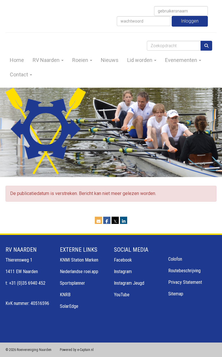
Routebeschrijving (184, 270)
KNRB (65, 294)
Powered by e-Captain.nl (77, 350)
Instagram (123, 271)
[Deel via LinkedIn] (123, 221)
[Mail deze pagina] (98, 221)
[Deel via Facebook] (107, 221)
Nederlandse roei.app (79, 271)
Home (17, 60)
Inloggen (190, 21)
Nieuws (110, 60)
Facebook (123, 260)
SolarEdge (69, 306)
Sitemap (175, 294)
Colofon (175, 259)
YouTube (122, 294)
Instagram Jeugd (129, 283)
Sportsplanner (72, 283)
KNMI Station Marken (79, 260)
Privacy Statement (185, 282)
